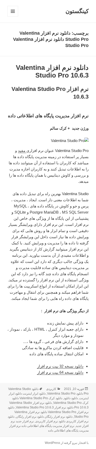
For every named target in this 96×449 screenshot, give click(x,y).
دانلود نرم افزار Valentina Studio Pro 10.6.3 (52, 71)
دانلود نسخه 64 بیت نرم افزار (60, 372)
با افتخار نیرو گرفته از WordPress (67, 443)
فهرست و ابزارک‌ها (12, 16)
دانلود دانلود (71, 398)
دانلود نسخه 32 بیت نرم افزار (60, 366)
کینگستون (77, 11)
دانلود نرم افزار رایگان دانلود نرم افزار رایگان (44, 416)
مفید (22, 150)
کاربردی (51, 389)
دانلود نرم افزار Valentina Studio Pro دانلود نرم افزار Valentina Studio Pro (48, 412)
